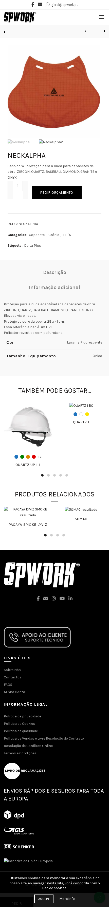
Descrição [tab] (54, 272)
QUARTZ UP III (27, 464)
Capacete (37, 235)
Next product (101, 31)
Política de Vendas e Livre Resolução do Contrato (44, 738)
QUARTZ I (81, 422)
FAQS (8, 684)
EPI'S (67, 235)
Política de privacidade (22, 716)
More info (67, 899)
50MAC (81, 519)
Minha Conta (14, 692)
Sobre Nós (12, 670)
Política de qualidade (21, 731)
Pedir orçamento (56, 192)
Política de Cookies (19, 723)
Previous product (88, 31)
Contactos (13, 677)
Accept (43, 899)
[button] (54, 883)
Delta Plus (32, 245)
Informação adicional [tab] (54, 287)
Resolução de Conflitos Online (28, 746)
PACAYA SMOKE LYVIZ (28, 524)
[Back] (7, 31)
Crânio (53, 235)
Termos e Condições (20, 753)
